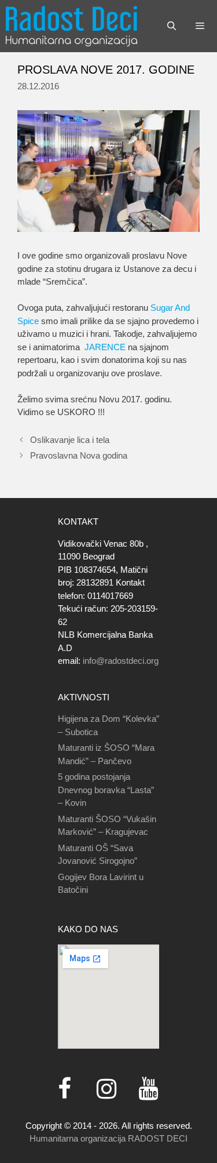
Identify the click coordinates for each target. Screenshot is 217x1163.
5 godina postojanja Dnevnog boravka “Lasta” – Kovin (106, 790)
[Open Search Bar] (171, 26)
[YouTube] (148, 1089)
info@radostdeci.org (121, 661)
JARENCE (105, 347)
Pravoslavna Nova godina (78, 455)
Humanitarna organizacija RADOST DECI (108, 1138)
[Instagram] (106, 1089)
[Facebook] (64, 1089)
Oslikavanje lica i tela (69, 440)
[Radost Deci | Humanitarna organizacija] (71, 26)
